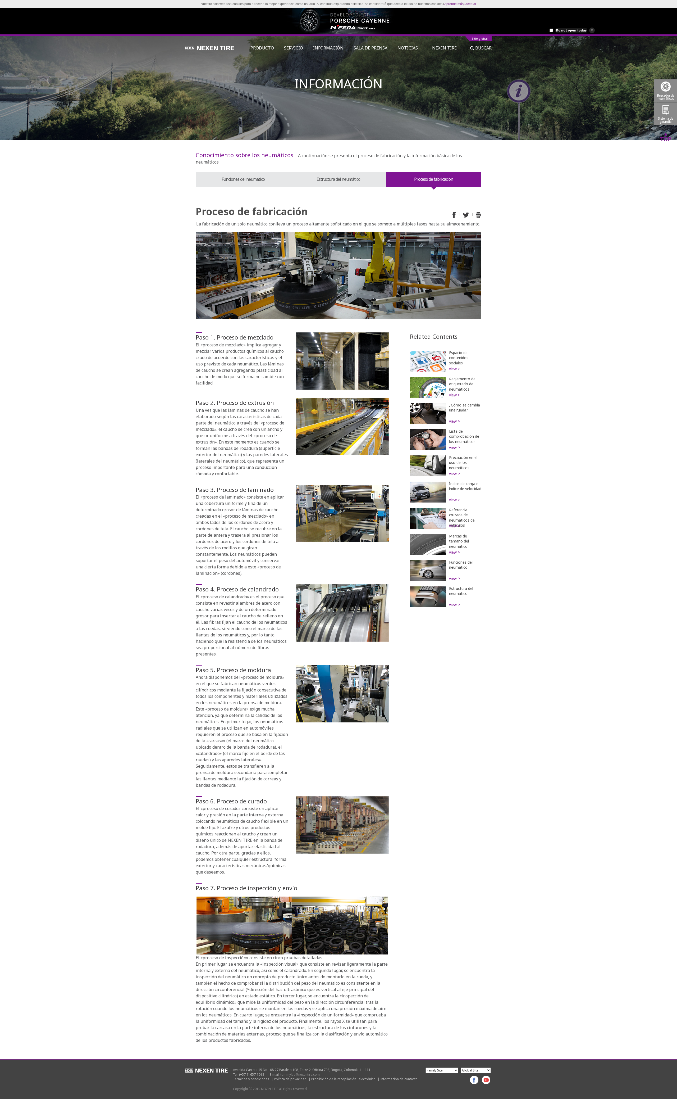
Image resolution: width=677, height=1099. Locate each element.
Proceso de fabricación (433, 179)
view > (454, 368)
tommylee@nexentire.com (300, 1074)
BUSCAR (483, 48)
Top (665, 136)
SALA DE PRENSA (370, 48)
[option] (338, 21)
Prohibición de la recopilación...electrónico (343, 1079)
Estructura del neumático (338, 179)
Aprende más (454, 4)
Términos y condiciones (251, 1079)
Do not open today (571, 30)
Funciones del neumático (243, 179)
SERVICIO (293, 48)
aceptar (470, 4)
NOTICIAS (409, 48)
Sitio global (480, 38)
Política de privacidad (290, 1079)
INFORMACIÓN (328, 48)
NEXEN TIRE (444, 48)
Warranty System (665, 113)
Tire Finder (665, 90)
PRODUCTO (262, 48)
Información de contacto (399, 1079)
